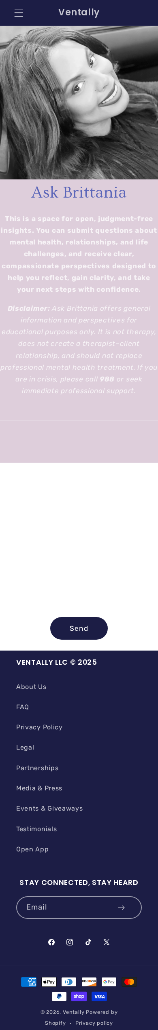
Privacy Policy (39, 727)
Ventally (73, 1012)
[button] (19, 12)
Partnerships (37, 768)
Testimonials (36, 829)
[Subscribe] (121, 907)
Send (79, 628)
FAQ (22, 707)
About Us (31, 687)
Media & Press (39, 788)
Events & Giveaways (49, 808)
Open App (32, 849)
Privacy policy (94, 1023)
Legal (25, 747)
